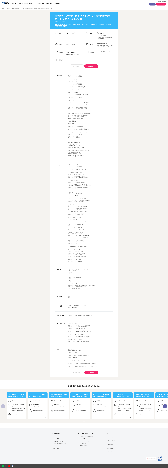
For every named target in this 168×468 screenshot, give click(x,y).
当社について (57, 3)
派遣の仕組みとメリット (59, 441)
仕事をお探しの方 (23, 3)
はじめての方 (32, 3)
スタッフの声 (82, 438)
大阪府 (13, 8)
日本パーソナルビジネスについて (86, 433)
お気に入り (77, 66)
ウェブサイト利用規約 (111, 440)
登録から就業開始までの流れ (60, 443)
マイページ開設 (161, 4)
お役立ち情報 (49, 3)
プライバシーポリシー (111, 437)
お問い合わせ (109, 451)
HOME (3, 8)
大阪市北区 (17, 8)
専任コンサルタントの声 (84, 441)
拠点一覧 (109, 433)
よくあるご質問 (40, 3)
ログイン (152, 4)
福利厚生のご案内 (83, 445)
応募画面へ (91, 66)
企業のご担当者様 (162, 1)
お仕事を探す (8, 8)
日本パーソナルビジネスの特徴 (86, 436)
